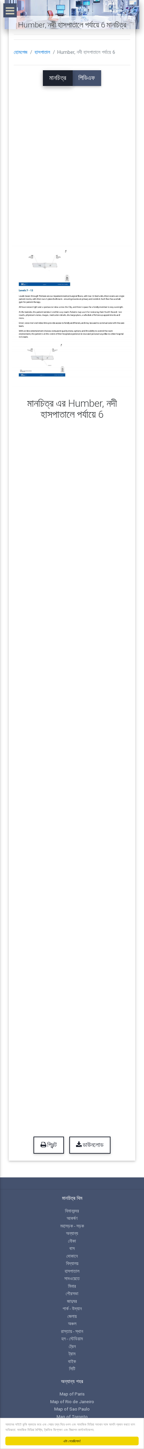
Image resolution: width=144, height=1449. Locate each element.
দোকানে (72, 1256)
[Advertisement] (72, 158)
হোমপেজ (20, 52)
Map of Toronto (72, 1416)
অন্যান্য (72, 1233)
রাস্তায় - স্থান (72, 1331)
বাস (72, 1248)
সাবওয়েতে (72, 1278)
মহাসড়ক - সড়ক (72, 1226)
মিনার (72, 1286)
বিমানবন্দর (72, 1211)
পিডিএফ (86, 78)
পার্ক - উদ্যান (72, 1308)
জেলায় (72, 1316)
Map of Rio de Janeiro (72, 1401)
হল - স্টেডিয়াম (72, 1338)
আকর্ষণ (72, 1218)
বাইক (72, 1361)
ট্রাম (72, 1353)
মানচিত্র (57, 78)
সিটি (72, 1368)
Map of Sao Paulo (72, 1409)
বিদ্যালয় (72, 1263)
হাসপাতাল (42, 52)
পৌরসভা (72, 1293)
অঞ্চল (72, 1323)
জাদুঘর (72, 1301)
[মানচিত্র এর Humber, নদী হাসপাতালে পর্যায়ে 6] (72, 317)
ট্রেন (72, 1346)
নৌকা (72, 1241)
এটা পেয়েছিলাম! (72, 1440)
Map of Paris (72, 1393)
